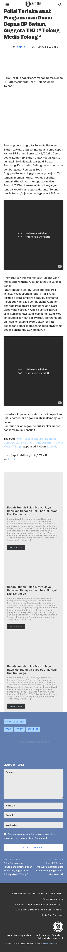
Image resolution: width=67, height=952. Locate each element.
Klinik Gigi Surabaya (27, 910)
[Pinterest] (32, 59)
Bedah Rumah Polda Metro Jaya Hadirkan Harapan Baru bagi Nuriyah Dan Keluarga (32, 511)
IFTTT (11, 459)
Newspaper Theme (53, 944)
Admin (21, 47)
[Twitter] (20, 59)
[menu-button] (7, 4)
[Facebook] (9, 59)
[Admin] (8, 47)
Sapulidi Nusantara (37, 904)
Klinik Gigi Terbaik (51, 910)
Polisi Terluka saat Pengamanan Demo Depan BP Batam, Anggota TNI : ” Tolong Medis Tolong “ (33, 442)
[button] (59, 4)
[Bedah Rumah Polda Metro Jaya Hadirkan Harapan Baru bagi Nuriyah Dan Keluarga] (33, 489)
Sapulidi (51, 446)
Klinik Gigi (56, 904)
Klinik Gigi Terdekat (52, 915)
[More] (56, 59)
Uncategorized (14, 722)
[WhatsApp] (44, 59)
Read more (16, 547)
